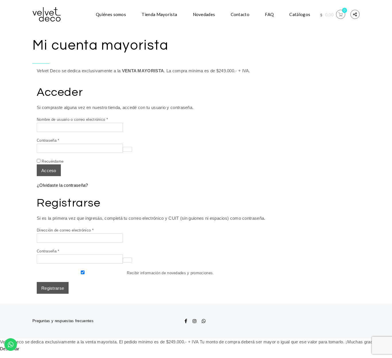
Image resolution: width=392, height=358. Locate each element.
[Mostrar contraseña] (127, 149)
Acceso (48, 170)
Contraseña (57, 140)
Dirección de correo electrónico (74, 230)
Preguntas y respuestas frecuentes (63, 321)
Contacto (240, 14)
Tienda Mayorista (159, 14)
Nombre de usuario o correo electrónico (81, 119)
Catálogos (299, 14)
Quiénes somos (111, 14)
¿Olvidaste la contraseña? (62, 185)
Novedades (204, 14)
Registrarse (52, 288)
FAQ (269, 14)
